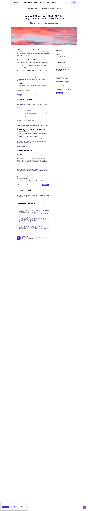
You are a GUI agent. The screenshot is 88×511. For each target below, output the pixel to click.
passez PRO (21, 95)
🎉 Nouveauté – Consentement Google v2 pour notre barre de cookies (64, 60)
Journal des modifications (61, 64)
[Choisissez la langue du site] (64, 2)
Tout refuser (14, 506)
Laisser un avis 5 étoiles (21, 199)
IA (52, 23)
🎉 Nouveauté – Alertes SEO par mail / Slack (63, 54)
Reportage (59, 8)
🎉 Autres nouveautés (61, 62)
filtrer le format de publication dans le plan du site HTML (36, 173)
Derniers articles (30, 8)
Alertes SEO (50, 23)
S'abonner (45, 184)
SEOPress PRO (19, 94)
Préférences (22, 506)
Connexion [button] (53, 2)
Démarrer (73, 2)
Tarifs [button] (48, 2)
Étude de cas (44, 8)
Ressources (42, 2)
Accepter (5, 506)
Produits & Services (27, 2)
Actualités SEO (37, 8)
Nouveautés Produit (51, 8)
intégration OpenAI (44, 125)
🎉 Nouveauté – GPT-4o (61, 56)
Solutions (35, 2)
